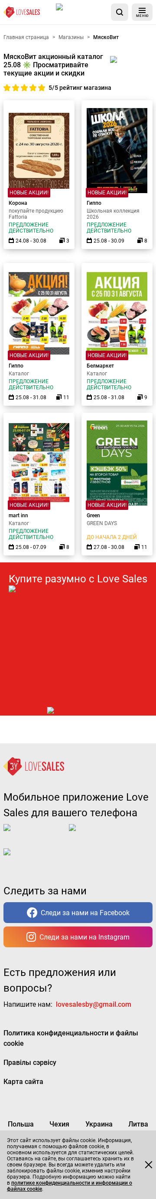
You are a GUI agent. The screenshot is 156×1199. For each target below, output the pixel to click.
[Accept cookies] (149, 1165)
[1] (7, 87)
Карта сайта (23, 1081)
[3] (25, 87)
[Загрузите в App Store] (81, 12)
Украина (99, 1124)
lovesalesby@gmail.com (93, 1004)
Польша (21, 1124)
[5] (41, 87)
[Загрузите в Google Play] (103, 834)
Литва (138, 1124)
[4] (33, 87)
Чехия (59, 1124)
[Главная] (21, 12)
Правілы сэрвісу (29, 1062)
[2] (16, 87)
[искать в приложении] (119, 12)
